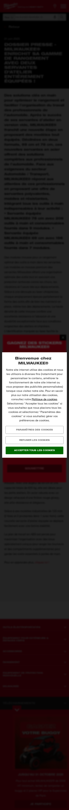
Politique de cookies (44, 399)
